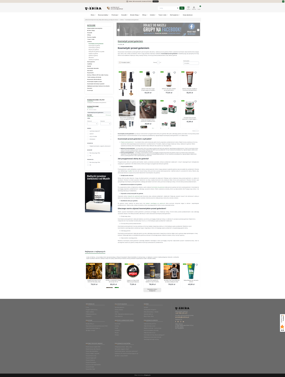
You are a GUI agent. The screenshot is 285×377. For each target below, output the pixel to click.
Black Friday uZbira (149, 316)
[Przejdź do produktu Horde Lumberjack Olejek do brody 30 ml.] (113, 271)
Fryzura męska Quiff (91, 358)
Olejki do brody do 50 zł (150, 323)
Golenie (122, 19)
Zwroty (117, 312)
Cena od (89, 121)
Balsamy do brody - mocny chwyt (152, 328)
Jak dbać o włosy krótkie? (121, 355)
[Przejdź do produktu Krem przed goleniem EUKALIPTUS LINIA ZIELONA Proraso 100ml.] (169, 110)
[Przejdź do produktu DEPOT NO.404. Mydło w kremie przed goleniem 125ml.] (189, 79)
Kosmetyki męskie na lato (94, 81)
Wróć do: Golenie (92, 109)
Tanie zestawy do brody (94, 77)
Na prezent (90, 72)
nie (90, 155)
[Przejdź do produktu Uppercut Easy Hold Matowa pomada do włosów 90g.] (133, 271)
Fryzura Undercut (90, 360)
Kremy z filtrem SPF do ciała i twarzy (97, 75)
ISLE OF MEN (93, 136)
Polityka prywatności (91, 314)
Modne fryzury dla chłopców (93, 349)
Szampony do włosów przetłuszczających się (126, 353)
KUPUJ (155, 1)
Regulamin (89, 316)
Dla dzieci (90, 70)
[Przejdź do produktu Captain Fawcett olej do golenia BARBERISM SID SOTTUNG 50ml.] (127, 79)
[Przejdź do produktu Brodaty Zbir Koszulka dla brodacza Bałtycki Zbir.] (172, 271)
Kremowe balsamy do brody (151, 330)
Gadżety (89, 64)
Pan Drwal (117, 323)
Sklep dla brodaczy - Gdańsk (151, 312)
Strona (155, 62)
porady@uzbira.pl (182, 317)
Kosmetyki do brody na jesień (95, 83)
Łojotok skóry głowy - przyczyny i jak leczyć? (126, 351)
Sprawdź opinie (148, 314)
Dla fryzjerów (91, 61)
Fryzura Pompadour (91, 362)
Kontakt (146, 307)
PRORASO (92, 139)
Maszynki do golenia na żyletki (96, 51)
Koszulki (89, 32)
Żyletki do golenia (93, 55)
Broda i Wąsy (91, 30)
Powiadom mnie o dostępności (152, 290)
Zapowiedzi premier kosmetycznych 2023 (97, 326)
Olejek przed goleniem (127, 142)
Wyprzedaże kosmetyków (94, 28)
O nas (87, 307)
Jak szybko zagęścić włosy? (122, 349)
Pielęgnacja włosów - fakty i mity (123, 346)
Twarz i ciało (90, 39)
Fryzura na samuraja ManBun (93, 364)
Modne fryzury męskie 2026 (93, 346)
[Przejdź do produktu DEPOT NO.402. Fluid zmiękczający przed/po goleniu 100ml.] (148, 79)
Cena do (102, 121)
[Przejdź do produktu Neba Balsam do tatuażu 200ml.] (191, 271)
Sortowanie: (186, 61)
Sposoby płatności (119, 307)
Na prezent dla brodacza (94, 79)
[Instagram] (180, 322)
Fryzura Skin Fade (90, 369)
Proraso (117, 335)
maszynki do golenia (133, 196)
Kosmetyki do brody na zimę (151, 339)
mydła (129, 171)
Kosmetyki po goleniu (94, 47)
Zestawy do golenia (94, 59)
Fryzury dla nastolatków (92, 351)
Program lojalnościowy (91, 309)
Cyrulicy (117, 326)
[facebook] (175, 322)
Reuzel (116, 332)
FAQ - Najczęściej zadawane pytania (124, 314)
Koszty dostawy (119, 309)
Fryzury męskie (91, 37)
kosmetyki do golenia (157, 187)
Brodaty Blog (89, 323)
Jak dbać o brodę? (90, 330)
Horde (116, 328)
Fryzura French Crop (91, 355)
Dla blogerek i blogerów (150, 309)
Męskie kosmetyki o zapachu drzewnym (100, 146)
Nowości (89, 88)
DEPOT (92, 134)
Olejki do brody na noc (149, 332)
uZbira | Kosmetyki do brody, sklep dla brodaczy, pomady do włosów (101, 19)
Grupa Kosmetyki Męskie (92, 328)
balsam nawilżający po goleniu (155, 203)
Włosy (89, 35)
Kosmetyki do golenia (94, 45)
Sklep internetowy (142, 375)
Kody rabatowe (119, 316)
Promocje (90, 90)
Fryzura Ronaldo (90, 367)
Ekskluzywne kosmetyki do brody (152, 337)
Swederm (117, 330)
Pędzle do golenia (93, 53)
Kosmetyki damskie (93, 68)
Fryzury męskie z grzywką (92, 353)
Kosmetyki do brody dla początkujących (154, 335)
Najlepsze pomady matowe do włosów (98, 86)
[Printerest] (178, 322)
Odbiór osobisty (90, 312)
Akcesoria (91, 57)
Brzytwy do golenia (94, 49)
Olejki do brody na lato (149, 326)
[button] (181, 8)
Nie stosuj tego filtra (95, 153)
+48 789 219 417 (181, 313)
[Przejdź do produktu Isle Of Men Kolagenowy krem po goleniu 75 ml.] (127, 108)
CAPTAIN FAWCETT (95, 131)
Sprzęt (89, 66)
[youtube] (183, 322)
